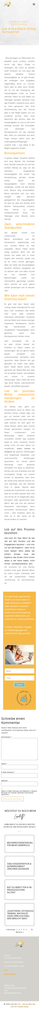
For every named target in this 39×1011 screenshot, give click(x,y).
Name (4, 764)
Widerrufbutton (10, 974)
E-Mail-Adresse (8, 772)
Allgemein (14, 22)
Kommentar (6, 737)
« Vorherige (10, 930)
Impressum (9, 985)
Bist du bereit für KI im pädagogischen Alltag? (19, 890)
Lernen (24, 22)
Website (4, 780)
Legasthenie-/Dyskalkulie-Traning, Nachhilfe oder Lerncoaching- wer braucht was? (22, 915)
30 (32, 930)
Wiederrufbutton (12, 993)
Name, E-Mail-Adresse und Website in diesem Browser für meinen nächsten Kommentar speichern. (19, 792)
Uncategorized (19, 24)
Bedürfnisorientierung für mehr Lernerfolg (20, 844)
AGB (5, 970)
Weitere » (20, 932)
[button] (33, 4)
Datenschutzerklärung (15, 988)
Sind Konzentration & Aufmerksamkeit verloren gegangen (19, 866)
